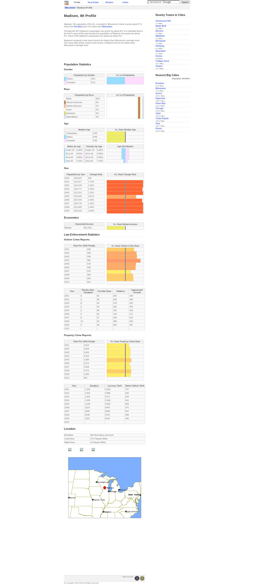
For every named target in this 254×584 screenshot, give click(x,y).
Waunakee (161, 51)
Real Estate (93, 2)
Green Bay (161, 103)
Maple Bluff (161, 26)
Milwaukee (107, 26)
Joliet (158, 113)
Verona (159, 56)
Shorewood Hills (163, 21)
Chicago (159, 108)
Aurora (159, 93)
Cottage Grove (162, 61)
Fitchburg (160, 46)
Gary (158, 123)
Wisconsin (70, 8)
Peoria (159, 128)
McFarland (161, 41)
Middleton (160, 36)
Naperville (160, 98)
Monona (159, 31)
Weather (109, 2)
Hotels (125, 2)
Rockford (78, 26)
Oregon (159, 66)
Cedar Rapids (162, 118)
